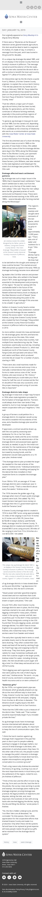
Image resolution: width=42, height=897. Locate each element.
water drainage (26, 842)
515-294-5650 (7, 867)
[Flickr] (14, 877)
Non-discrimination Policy (11, 889)
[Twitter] (9, 877)
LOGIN (14, 892)
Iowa (15, 842)
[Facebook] (28, 7)
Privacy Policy (24, 889)
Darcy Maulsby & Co (30, 35)
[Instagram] (39, 7)
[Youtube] (35, 7)
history (6, 842)
